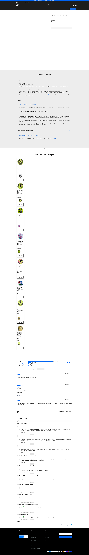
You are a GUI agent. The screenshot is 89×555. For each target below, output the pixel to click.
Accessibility (32, 543)
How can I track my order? (24, 445)
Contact (32, 535)
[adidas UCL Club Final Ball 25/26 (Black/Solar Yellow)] (20, 200)
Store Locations (27, 2)
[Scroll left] (18, 176)
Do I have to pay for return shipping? (26, 465)
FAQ (31, 534)
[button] (31, 434)
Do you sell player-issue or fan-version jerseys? (28, 475)
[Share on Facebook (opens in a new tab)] (19, 395)
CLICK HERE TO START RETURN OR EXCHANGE (28, 104)
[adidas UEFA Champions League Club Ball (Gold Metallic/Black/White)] (19, 318)
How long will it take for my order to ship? (27, 455)
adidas (54, 20)
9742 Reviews (22, 365)
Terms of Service (33, 540)
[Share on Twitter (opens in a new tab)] (21, 395)
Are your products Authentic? (25, 514)
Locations (46, 534)
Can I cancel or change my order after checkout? (28, 504)
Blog (45, 540)
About (46, 532)
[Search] (49, 5)
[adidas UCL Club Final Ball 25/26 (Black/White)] (20, 176)
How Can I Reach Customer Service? (25, 130)
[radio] (44, 361)
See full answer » (23, 432)
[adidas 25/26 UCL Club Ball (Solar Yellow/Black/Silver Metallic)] (19, 343)
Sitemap (32, 545)
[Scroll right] (23, 176)
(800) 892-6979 (74, 2)
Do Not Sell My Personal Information (36, 548)
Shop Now (20, 180)
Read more (53, 28)
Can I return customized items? (25, 494)
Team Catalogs (47, 537)
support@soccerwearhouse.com (46, 94)
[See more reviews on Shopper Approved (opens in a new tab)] (23, 395)
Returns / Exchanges (34, 537)
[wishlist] (73, 5)
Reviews (46, 535)
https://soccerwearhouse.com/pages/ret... (49, 429)
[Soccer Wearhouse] (17, 4)
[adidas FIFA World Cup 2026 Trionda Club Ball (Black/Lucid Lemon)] (19, 251)
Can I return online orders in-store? (26, 484)
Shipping (19, 80)
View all (18, 521)
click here (54, 138)
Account (32, 532)
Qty (51, 39)
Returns (19, 100)
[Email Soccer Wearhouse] (23, 533)
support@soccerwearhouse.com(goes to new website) (29, 135)
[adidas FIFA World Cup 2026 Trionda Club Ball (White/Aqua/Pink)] (19, 226)
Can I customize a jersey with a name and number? (29, 435)
